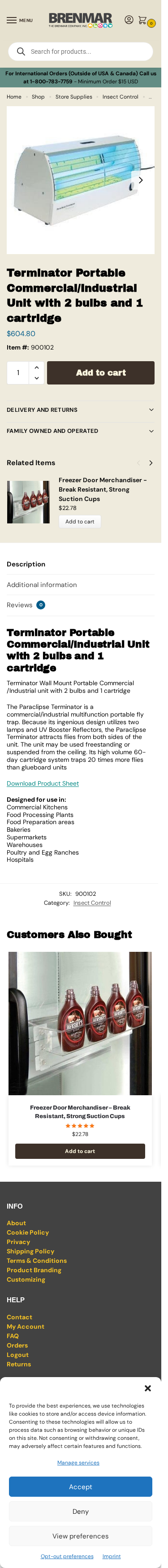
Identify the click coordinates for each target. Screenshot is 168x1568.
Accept (80, 1486)
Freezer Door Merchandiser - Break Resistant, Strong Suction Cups (103, 489)
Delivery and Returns (42, 410)
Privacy (18, 1242)
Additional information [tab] (42, 584)
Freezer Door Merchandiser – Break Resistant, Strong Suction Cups (80, 1112)
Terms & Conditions (37, 1261)
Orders (17, 1345)
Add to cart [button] (80, 1151)
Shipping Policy (30, 1251)
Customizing (26, 1279)
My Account (25, 1326)
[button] (147, 1388)
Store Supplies (74, 96)
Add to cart (101, 372)
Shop (38, 96)
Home (14, 96)
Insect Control (120, 96)
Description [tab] (26, 564)
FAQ (13, 1336)
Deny (81, 1511)
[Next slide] (140, 180)
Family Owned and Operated (53, 431)
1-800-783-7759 (51, 81)
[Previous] (138, 463)
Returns (19, 1364)
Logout (18, 1355)
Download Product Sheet (43, 783)
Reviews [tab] (25, 604)
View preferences (80, 1536)
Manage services (78, 1462)
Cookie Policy (28, 1232)
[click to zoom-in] (81, 180)
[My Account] (129, 20)
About (16, 1223)
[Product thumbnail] (33, 502)
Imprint (112, 1556)
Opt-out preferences (67, 1556)
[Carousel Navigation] (142, 463)
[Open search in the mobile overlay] (81, 51)
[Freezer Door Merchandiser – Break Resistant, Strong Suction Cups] (80, 1023)
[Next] (151, 463)
